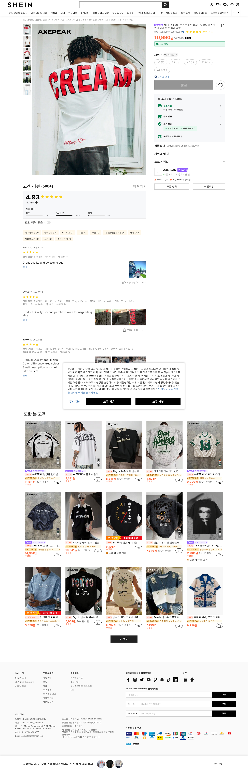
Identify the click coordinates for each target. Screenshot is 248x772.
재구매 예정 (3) (32, 232)
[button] (232, 5)
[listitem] (43, 453)
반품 (45, 682)
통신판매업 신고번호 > (72, 726)
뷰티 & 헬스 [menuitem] (171, 12)
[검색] (165, 5)
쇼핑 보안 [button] (167, 124)
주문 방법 (47, 690)
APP (185, 673)
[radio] (160, 62)
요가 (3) (48, 239)
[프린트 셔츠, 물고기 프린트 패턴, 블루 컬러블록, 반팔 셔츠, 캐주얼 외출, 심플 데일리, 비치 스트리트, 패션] (205, 591)
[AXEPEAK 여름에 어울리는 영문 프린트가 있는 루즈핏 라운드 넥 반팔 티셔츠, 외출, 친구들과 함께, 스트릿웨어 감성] (83, 445)
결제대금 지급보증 (71, 737)
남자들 (30, 20)
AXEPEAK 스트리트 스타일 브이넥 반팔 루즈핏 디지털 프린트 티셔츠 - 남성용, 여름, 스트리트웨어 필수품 (205, 474)
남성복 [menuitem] (130, 12)
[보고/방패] (144, 282)
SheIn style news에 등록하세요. (142, 689)
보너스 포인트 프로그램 (81, 686)
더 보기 (124, 639)
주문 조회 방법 (49, 694)
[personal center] (212, 5)
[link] (218, 5)
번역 (25, 267)
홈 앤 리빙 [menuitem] (185, 12)
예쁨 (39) (134, 232)
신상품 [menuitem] (54, 12)
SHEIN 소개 (20, 678)
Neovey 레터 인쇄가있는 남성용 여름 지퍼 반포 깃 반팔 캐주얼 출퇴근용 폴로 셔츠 (84, 542)
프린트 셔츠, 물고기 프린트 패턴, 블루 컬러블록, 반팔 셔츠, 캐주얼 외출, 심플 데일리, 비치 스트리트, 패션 (205, 617)
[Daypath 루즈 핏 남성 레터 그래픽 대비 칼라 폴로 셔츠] (124, 445)
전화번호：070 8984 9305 (27, 732)
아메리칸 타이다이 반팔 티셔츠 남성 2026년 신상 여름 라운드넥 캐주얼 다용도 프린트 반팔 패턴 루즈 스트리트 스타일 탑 (165, 471)
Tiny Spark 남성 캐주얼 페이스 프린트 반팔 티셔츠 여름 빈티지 (205, 545)
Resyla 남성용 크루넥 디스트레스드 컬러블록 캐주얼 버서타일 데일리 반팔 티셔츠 (165, 617)
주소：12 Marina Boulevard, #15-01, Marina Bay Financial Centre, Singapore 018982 (35, 727)
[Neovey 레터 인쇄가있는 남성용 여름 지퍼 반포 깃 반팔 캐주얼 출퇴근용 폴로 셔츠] (83, 516)
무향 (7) (95, 232)
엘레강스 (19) (50, 232)
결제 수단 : (75, 682)
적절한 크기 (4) (32, 239)
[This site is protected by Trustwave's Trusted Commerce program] (128, 744)
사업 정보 (19, 714)
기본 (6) (82, 232)
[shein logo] (20, 4)
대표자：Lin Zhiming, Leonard (29, 722)
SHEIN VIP (48, 702)
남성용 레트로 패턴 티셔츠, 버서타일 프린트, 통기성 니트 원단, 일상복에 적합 (43, 617)
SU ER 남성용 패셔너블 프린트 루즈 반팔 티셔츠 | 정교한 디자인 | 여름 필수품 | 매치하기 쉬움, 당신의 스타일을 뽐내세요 (124, 542)
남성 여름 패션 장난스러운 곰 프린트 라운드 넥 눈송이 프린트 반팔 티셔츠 (165, 542)
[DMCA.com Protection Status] (136, 744)
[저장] (220, 85)
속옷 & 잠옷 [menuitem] (118, 12)
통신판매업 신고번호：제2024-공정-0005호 (82, 722)
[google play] (191, 681)
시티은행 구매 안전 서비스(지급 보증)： (80, 730)
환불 (45, 686)
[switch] (48, 222)
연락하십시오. (77, 678)
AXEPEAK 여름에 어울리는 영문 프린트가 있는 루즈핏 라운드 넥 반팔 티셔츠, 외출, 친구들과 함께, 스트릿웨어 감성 (84, 474)
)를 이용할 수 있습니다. (89, 737)
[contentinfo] (181, 736)
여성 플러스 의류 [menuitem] (101, 12)
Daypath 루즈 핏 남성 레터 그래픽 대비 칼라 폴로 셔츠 (124, 471)
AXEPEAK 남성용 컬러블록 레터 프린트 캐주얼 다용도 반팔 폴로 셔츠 (43, 474)
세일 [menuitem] (63, 12)
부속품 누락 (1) (64, 239)
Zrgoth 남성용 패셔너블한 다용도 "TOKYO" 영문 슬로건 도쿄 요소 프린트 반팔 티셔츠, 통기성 (84, 617)
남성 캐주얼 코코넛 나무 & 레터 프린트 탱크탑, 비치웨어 (124, 617)
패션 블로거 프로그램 (24, 682)
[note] (124, 538)
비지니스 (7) (67, 232)
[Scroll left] (234, 12)
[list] (153, 679)
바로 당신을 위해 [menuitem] (39, 12)
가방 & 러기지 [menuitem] (200, 12)
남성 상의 (47, 20)
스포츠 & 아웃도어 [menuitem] (220, 12)
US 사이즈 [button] (169, 54)
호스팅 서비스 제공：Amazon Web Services (82, 719)
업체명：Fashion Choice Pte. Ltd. (30, 719)
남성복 (38, 20)
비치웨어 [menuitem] (84, 12)
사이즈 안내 (48, 698)
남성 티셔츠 (59, 20)
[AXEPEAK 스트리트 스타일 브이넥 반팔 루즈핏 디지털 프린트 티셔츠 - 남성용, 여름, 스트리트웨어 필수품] (205, 445)
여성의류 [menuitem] (72, 12)
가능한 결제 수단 (133, 728)
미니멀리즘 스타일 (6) (115, 232)
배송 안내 (47, 678)
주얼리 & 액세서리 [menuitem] (146, 12)
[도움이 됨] (124, 282)
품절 (184, 85)
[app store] (185, 681)
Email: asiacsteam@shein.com (29, 736)
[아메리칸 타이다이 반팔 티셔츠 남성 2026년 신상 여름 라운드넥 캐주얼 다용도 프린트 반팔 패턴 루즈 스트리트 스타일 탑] (164, 445)
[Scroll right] (238, 12)
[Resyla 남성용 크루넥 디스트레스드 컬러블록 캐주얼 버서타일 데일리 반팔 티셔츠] (164, 591)
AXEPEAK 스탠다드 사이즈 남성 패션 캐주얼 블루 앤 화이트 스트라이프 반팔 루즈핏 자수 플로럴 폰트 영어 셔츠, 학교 (43, 545)
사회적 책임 (20, 686)
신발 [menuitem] (160, 12)
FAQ (72, 690)
